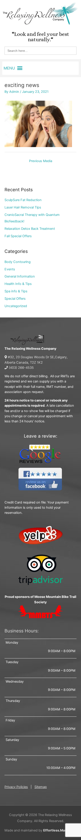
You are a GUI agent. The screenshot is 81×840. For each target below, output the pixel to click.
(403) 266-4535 (21, 368)
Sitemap (40, 787)
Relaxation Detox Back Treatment (29, 229)
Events (9, 269)
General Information (19, 276)
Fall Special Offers (18, 236)
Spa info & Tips (15, 291)
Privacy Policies (16, 787)
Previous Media (40, 161)
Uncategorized (15, 306)
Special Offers (15, 299)
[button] (9, 68)
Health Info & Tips (18, 284)
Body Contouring (17, 262)
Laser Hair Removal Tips (22, 207)
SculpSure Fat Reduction (23, 200)
